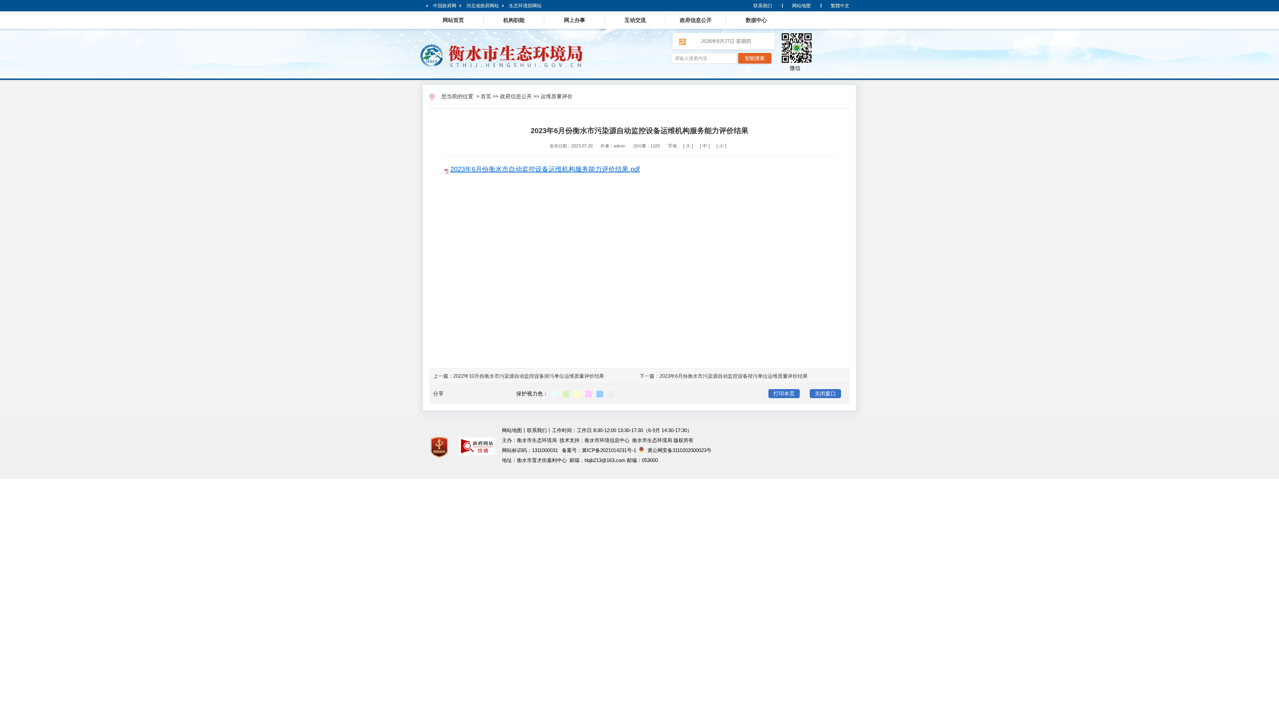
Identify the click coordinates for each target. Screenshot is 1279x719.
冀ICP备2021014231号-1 (609, 450)
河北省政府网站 (482, 5)
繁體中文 (840, 5)
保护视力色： (532, 393)
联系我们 (762, 5)
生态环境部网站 (525, 5)
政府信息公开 (516, 96)
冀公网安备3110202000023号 (679, 450)
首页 (486, 96)
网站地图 (801, 5)
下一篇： (649, 376)
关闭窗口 (825, 393)
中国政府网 (444, 5)
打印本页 (784, 393)
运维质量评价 (557, 96)
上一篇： (443, 376)
